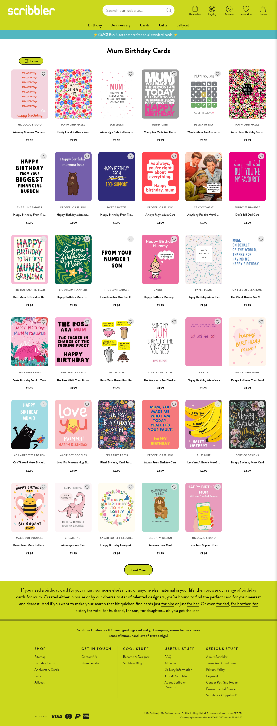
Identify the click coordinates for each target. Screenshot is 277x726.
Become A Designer (136, 656)
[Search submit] (169, 10)
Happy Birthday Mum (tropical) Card (79, 297)
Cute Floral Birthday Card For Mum (252, 132)
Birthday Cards (44, 663)
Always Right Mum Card (160, 214)
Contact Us (89, 656)
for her (193, 603)
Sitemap (40, 656)
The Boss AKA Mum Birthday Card (78, 380)
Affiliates (170, 663)
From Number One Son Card (117, 297)
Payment (212, 676)
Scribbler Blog (132, 663)
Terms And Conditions (221, 663)
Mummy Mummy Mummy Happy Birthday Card (42, 132)
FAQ (168, 656)
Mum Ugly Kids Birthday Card (118, 132)
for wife (94, 610)
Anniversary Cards (46, 669)
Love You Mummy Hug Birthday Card (79, 462)
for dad (222, 603)
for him (167, 603)
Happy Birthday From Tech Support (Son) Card (128, 214)
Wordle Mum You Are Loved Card (207, 132)
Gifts (163, 25)
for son (132, 610)
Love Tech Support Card (204, 545)
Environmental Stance (221, 689)
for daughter (151, 610)
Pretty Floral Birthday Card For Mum (79, 132)
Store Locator (90, 663)
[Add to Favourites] (43, 73)
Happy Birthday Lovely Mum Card (120, 545)
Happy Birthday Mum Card (203, 297)
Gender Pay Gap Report (222, 682)
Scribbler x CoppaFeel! (221, 695)
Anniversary (121, 25)
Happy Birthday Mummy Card (162, 297)
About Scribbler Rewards (175, 684)
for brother (240, 603)
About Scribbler (216, 656)
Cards (145, 25)
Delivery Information (178, 669)
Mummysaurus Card (73, 545)
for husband (113, 610)
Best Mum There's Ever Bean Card (120, 380)
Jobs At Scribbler (176, 676)
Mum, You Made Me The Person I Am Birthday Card (175, 132)
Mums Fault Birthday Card (160, 462)
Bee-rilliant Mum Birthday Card (32, 545)
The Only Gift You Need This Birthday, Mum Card (174, 380)
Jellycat (183, 25)
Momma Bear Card (160, 545)
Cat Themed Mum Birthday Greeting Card (38, 462)
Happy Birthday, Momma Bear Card (78, 214)
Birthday (95, 25)
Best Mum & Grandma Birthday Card (35, 297)
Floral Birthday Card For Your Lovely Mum (125, 462)
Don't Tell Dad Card (247, 214)
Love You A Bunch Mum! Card (205, 462)
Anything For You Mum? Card (205, 214)
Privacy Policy (215, 669)
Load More (138, 569)
